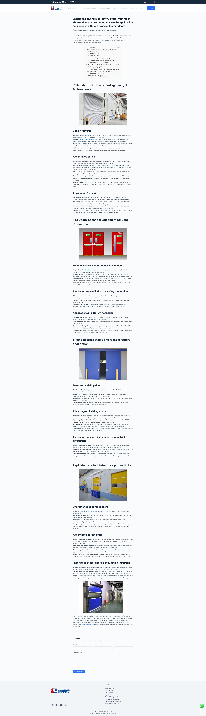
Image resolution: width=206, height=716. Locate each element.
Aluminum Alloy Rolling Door (98, 30)
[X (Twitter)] (56, 705)
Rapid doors (91, 511)
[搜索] (154, 2)
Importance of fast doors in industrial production (102, 77)
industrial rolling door (86, 139)
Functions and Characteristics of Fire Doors (100, 58)
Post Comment (78, 671)
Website (116, 645)
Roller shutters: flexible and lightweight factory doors (102, 50)
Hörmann (85, 624)
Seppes (90, 624)
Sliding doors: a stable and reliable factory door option (103, 64)
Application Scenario (95, 55)
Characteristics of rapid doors (97, 73)
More (141, 8)
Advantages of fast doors (96, 75)
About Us (134, 8)
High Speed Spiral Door (88, 8)
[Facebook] (52, 705)
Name (75, 645)
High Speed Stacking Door (113, 701)
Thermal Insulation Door (112, 703)
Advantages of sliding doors (97, 68)
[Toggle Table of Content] (117, 47)
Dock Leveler (109, 690)
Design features (93, 51)
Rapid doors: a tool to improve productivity (99, 71)
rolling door (88, 135)
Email (95, 645)
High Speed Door (72, 8)
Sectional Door (105, 8)
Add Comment (77, 652)
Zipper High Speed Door (112, 697)
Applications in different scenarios (99, 62)
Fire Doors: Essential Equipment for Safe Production (102, 57)
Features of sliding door (96, 66)
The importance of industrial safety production (102, 60)
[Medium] (65, 705)
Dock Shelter (109, 692)
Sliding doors (89, 390)
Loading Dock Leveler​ (120, 8)
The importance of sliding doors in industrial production (104, 69)
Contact (151, 8)
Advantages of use (94, 53)
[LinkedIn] (61, 705)
